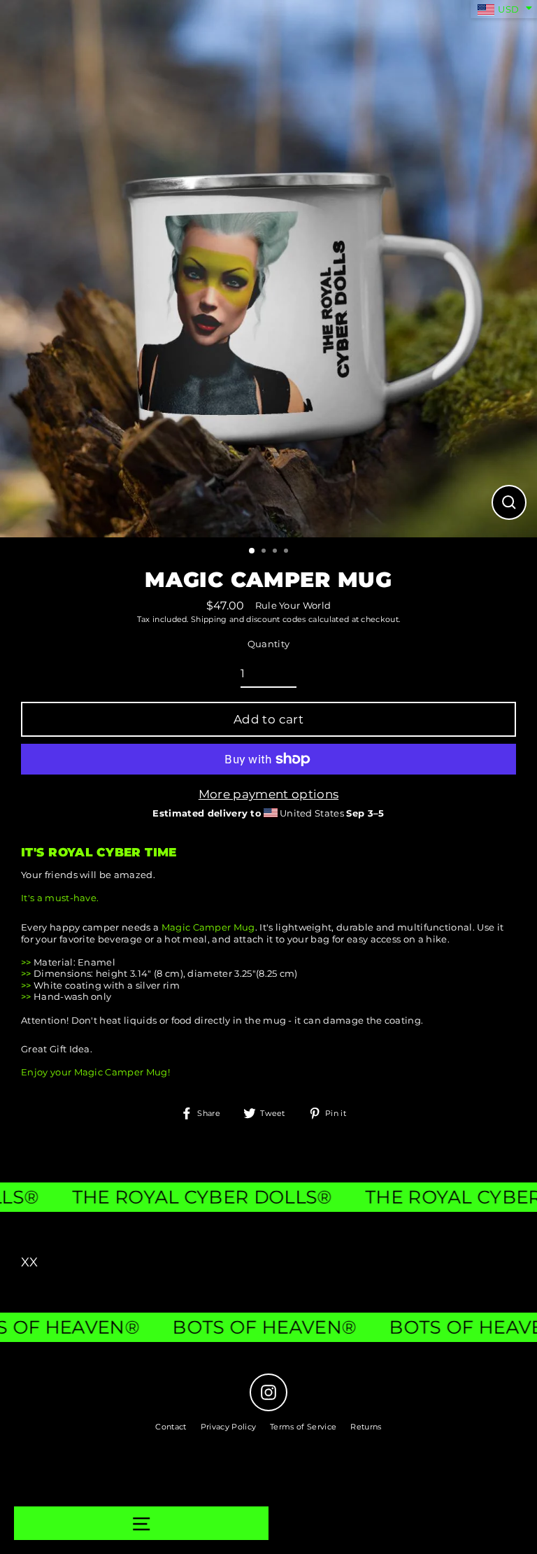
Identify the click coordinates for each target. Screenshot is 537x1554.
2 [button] (265, 552)
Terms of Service (303, 1427)
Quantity (269, 644)
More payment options (268, 794)
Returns (365, 1427)
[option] (268, 268)
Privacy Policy (228, 1427)
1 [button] (252, 551)
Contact (170, 1427)
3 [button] (276, 552)
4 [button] (287, 552)
